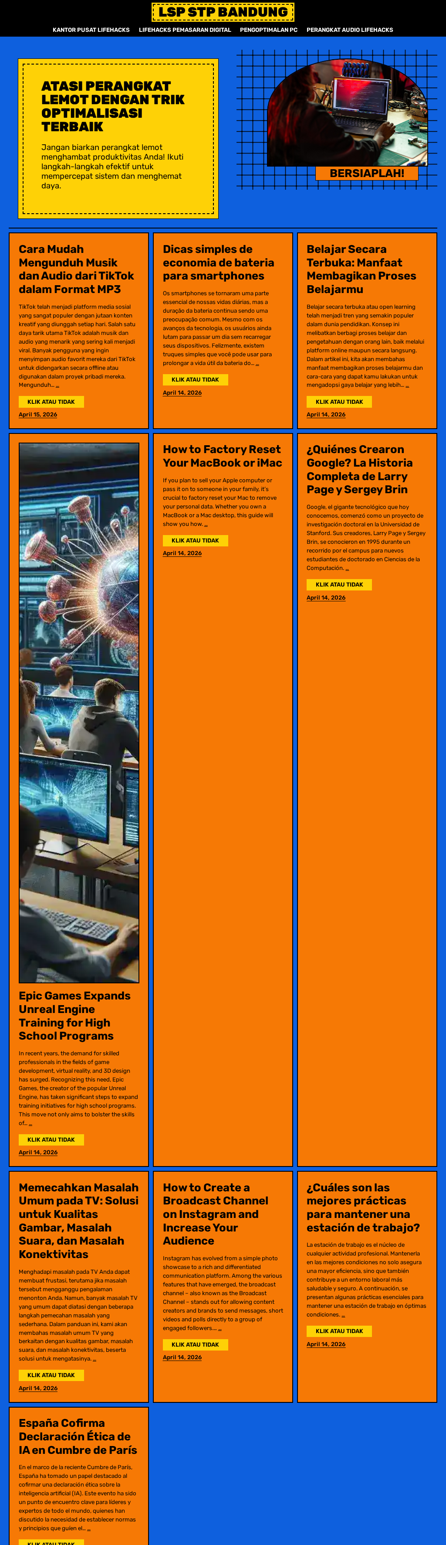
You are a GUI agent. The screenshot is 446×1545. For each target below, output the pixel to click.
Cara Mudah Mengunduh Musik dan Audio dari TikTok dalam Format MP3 (76, 269)
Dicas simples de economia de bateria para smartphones (218, 262)
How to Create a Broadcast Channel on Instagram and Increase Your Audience (215, 1214)
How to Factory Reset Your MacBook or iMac (222, 456)
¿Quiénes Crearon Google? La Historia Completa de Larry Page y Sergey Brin (360, 469)
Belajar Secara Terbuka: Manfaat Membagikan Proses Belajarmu (361, 269)
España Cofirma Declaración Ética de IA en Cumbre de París (78, 1436)
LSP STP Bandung (223, 12)
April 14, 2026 (182, 392)
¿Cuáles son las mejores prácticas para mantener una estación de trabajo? (363, 1207)
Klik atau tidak (55, 402)
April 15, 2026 (38, 414)
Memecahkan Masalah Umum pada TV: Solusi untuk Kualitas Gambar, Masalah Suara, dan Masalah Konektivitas (79, 1221)
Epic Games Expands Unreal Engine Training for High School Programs (75, 1015)
